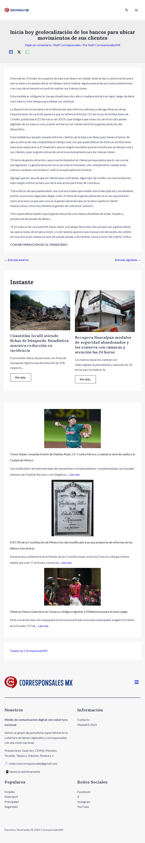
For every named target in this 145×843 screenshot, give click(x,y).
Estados (10, 791)
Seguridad (11, 806)
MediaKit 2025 (87, 724)
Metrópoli (11, 796)
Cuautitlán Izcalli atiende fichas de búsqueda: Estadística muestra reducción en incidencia (39, 343)
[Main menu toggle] (136, 10)
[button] (126, 10)
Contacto (83, 719)
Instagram (83, 801)
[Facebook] (11, 52)
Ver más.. (20, 377)
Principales (12, 801)
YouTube (83, 806)
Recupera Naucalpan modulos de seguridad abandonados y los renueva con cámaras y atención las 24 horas (103, 344)
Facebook (83, 791)
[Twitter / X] (19, 52)
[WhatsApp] (27, 52)
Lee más (74, 474)
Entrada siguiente (128, 260)
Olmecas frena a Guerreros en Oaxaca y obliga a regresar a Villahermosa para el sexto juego (69, 611)
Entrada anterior (16, 260)
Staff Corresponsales (67, 45)
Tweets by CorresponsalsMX (29, 650)
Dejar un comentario (38, 45)
